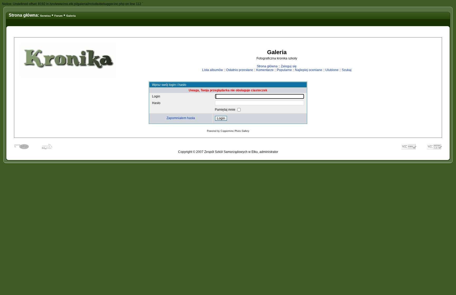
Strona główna (267, 66)
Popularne (284, 70)
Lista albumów (212, 70)
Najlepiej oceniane (308, 70)
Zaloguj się (289, 66)
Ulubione (332, 70)
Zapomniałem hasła (181, 118)
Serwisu (45, 15)
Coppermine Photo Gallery (235, 131)
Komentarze (265, 70)
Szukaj (347, 70)
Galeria (71, 15)
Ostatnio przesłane (239, 70)
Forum (58, 15)
